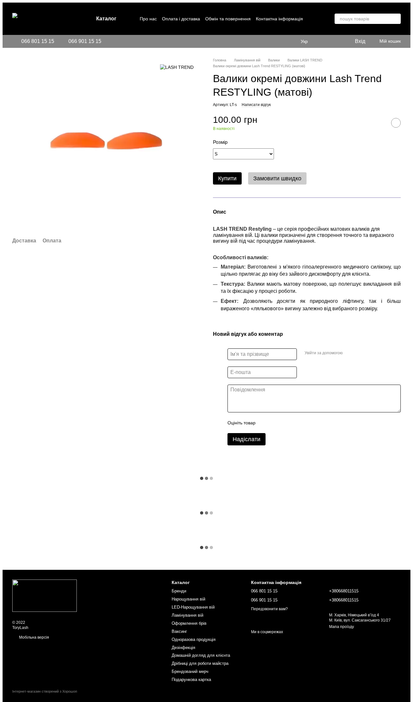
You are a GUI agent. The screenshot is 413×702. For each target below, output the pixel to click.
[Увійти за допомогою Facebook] (350, 353)
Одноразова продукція (194, 639)
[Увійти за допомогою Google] (360, 353)
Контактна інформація (279, 18)
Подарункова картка (191, 679)
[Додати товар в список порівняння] (380, 123)
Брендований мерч (190, 671)
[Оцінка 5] (307, 423)
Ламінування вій (187, 615)
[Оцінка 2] (276, 423)
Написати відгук (256, 104)
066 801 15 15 (37, 41)
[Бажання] (323, 41)
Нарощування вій (188, 599)
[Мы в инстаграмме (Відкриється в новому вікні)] (110, 41)
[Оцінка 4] (297, 423)
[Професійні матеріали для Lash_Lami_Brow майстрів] (44, 595)
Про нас (148, 18)
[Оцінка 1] (266, 423)
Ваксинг (179, 631)
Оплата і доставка (181, 18)
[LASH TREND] (176, 67)
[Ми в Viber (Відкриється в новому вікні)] (125, 41)
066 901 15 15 (84, 41)
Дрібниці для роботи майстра (200, 663)
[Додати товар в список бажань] (396, 123)
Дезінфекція (183, 647)
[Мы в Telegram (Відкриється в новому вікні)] (118, 41)
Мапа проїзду (341, 626)
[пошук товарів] (395, 19)
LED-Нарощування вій (193, 607)
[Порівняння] (336, 41)
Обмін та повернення (228, 18)
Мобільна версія (33, 637)
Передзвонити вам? (269, 609)
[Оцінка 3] (287, 423)
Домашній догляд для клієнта (201, 655)
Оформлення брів (189, 623)
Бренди (179, 591)
